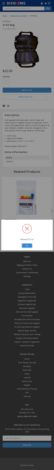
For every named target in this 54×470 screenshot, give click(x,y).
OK (27, 245)
